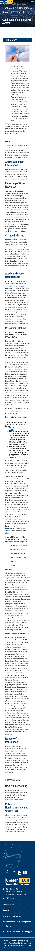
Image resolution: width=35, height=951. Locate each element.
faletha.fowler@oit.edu (13, 528)
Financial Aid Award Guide (18, 157)
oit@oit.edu (10, 898)
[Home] (17, 881)
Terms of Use (13, 943)
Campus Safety (9, 904)
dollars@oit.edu (10, 519)
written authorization (17, 756)
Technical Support (16, 941)
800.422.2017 (10, 895)
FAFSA (13, 150)
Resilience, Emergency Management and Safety (17, 924)
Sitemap (6, 941)
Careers (6, 910)
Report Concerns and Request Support (17, 932)
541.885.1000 (21, 895)
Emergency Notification (12, 916)
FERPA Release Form (14, 780)
